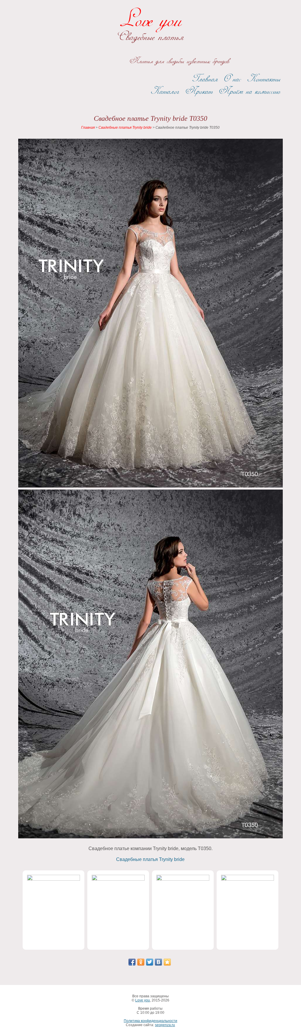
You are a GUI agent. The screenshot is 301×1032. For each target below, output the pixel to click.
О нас (232, 79)
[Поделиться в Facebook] (132, 962)
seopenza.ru (165, 1025)
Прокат (199, 91)
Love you (150, 20)
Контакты (263, 79)
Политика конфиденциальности (150, 1021)
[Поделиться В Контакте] (158, 962)
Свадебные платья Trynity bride (150, 859)
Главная (205, 79)
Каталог (164, 91)
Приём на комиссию (249, 91)
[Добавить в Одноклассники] (140, 962)
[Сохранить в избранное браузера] (167, 962)
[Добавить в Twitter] (149, 962)
